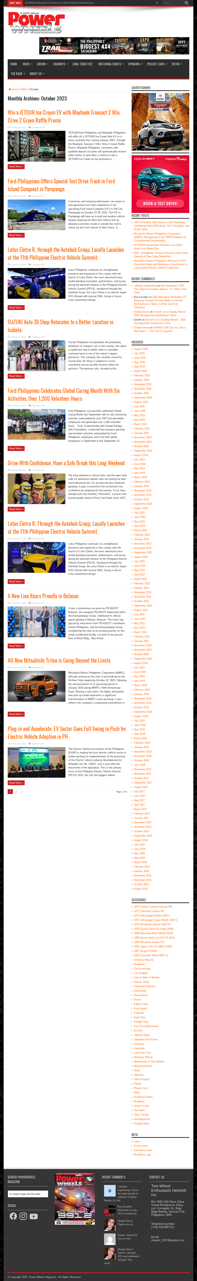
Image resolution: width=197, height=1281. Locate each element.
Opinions (134, 64)
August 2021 (141, 610)
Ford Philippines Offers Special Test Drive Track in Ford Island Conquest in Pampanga (61, 185)
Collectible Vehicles (145, 986)
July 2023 (139, 512)
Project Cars (156, 64)
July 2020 (139, 667)
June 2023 (139, 517)
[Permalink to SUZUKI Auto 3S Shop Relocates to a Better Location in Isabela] (36, 370)
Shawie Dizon (141, 311)
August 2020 (141, 663)
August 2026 (141, 348)
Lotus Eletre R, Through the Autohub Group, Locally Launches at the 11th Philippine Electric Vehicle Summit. (66, 527)
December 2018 (142, 751)
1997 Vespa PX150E (145, 950)
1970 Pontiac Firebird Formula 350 (153, 906)
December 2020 (142, 645)
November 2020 (142, 649)
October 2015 (141, 884)
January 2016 (141, 871)
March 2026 (140, 371)
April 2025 (139, 419)
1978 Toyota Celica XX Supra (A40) (154, 928)
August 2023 (141, 508)
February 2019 (142, 742)
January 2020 (141, 694)
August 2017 (141, 787)
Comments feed (143, 1150)
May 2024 (139, 468)
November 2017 (142, 773)
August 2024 (141, 455)
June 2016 (139, 849)
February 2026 (142, 375)
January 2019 (141, 747)
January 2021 (141, 641)
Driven (41, 64)
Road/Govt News (143, 1097)
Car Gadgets (141, 973)
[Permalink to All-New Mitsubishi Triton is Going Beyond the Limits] (36, 700)
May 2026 (139, 362)
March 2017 (140, 809)
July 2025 (139, 406)
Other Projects (142, 1079)
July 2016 (139, 844)
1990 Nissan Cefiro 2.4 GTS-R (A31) (154, 937)
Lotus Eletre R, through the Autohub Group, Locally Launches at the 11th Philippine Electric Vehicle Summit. (66, 253)
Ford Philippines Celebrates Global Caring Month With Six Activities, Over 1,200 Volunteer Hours (64, 394)
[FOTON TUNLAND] (114, 53)
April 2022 (139, 574)
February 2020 (142, 689)
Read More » (16, 166)
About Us (36, 73)
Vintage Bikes (141, 1123)
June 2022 (139, 565)
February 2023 (142, 534)
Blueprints (139, 964)
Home (13, 64)
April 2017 (139, 804)
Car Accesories (142, 968)
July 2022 (139, 561)
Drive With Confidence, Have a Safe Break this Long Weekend (66, 463)
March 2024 (140, 477)
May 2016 (139, 853)
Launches (139, 1048)
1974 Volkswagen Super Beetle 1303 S (155, 920)
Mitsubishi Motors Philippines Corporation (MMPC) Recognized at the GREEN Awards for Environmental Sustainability (160, 237)
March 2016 (140, 862)
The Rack (16, 73)
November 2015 (142, 879)
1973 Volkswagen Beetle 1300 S (152, 915)
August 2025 (141, 402)
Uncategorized (142, 1119)
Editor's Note (141, 1004)
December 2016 (142, 822)
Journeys (59, 64)
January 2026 (141, 379)
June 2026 (139, 357)
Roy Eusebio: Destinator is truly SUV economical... (128, 1210)
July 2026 (139, 353)
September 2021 (143, 605)
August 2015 (141, 888)
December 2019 (142, 698)
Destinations (141, 995)
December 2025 (142, 384)
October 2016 (141, 831)
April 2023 (139, 525)
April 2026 (139, 366)
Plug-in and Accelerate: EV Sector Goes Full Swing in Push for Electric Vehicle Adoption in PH (67, 732)
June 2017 (139, 795)
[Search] (186, 3)
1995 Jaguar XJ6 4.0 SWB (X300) (153, 946)
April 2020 (139, 680)
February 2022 (142, 583)
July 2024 (139, 459)
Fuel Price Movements (146, 1026)
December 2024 (142, 437)
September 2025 (143, 397)
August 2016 (141, 840)
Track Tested (141, 1114)
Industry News (142, 1035)
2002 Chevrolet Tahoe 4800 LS (151, 955)
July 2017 (139, 791)
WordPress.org (142, 1154)
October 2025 (141, 393)
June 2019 (139, 725)
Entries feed (140, 1145)
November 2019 (142, 702)
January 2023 (141, 539)
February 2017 (142, 813)
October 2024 (141, 446)
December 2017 (142, 769)
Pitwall (137, 1083)
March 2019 (140, 738)
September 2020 (143, 658)
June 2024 (139, 464)
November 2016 (142, 826)
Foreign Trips (141, 1021)
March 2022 (140, 579)
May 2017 (139, 800)
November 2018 (142, 756)
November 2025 (142, 388)
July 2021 (139, 614)
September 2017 (143, 782)
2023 (24, 89)
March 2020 (140, 685)
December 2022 (142, 543)
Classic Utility (141, 981)
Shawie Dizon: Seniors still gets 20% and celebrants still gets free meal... (122, 1256)
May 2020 (139, 676)
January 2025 (141, 433)
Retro (176, 64)
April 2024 (139, 472)
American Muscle (143, 959)
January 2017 (141, 818)
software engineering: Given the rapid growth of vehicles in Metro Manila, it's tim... (121, 1193)
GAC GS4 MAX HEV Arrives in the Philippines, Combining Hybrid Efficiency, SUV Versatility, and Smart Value (161, 226)
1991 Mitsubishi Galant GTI (149, 942)
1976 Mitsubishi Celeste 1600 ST (152, 924)
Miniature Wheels (143, 1057)
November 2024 (142, 441)
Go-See (138, 1030)
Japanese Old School (146, 1039)
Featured (139, 1012)
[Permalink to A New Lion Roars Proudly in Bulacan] (36, 636)
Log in (137, 1141)
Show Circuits (141, 1105)
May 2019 (139, 729)
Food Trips (140, 1017)
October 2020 (141, 654)
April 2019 (139, 733)
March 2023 (140, 530)
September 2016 (143, 835)
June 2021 (139, 618)
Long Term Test (83, 64)
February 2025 (142, 428)
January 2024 (141, 486)
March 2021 (140, 632)
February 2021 (142, 636)
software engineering (145, 285)
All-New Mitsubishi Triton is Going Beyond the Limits (59, 660)
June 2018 (139, 764)
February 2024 (142, 481)
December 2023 (142, 490)
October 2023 (141, 499)
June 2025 (139, 410)
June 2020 (139, 672)
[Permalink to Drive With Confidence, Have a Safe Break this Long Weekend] (36, 503)
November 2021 (142, 596)
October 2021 (141, 601)
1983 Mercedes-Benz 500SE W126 (153, 933)
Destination (140, 990)
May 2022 (139, 570)
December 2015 (142, 875)
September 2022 (143, 552)
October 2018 (141, 760)
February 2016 (142, 866)
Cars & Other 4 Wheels (147, 977)
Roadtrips (139, 1101)
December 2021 (142, 592)
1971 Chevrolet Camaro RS (149, 911)
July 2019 (139, 720)
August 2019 (141, 716)
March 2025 (140, 424)
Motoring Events (109, 64)
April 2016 (139, 857)
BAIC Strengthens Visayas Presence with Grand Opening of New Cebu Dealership (68, 3)
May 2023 (139, 521)
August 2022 (141, 556)
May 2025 (139, 415)
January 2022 (141, 587)
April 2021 (139, 627)
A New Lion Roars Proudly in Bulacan (43, 596)
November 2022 (142, 548)
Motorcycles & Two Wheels (149, 1061)
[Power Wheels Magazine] (36, 30)
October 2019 (141, 707)
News (26, 64)
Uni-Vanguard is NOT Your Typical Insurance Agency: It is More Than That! (160, 289)
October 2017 (141, 778)
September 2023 (143, 503)
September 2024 (143, 450)
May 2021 (139, 623)
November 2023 (142, 495)
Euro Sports (140, 1008)
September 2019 (143, 711)
